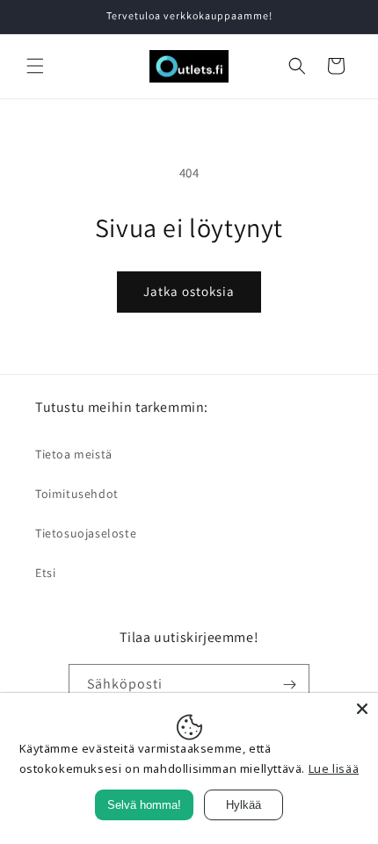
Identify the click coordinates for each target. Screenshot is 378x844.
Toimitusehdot (77, 493)
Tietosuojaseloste (85, 533)
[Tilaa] (289, 684)
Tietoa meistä (74, 454)
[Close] (362, 709)
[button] (35, 66)
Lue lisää (334, 768)
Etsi (45, 573)
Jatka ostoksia (189, 291)
